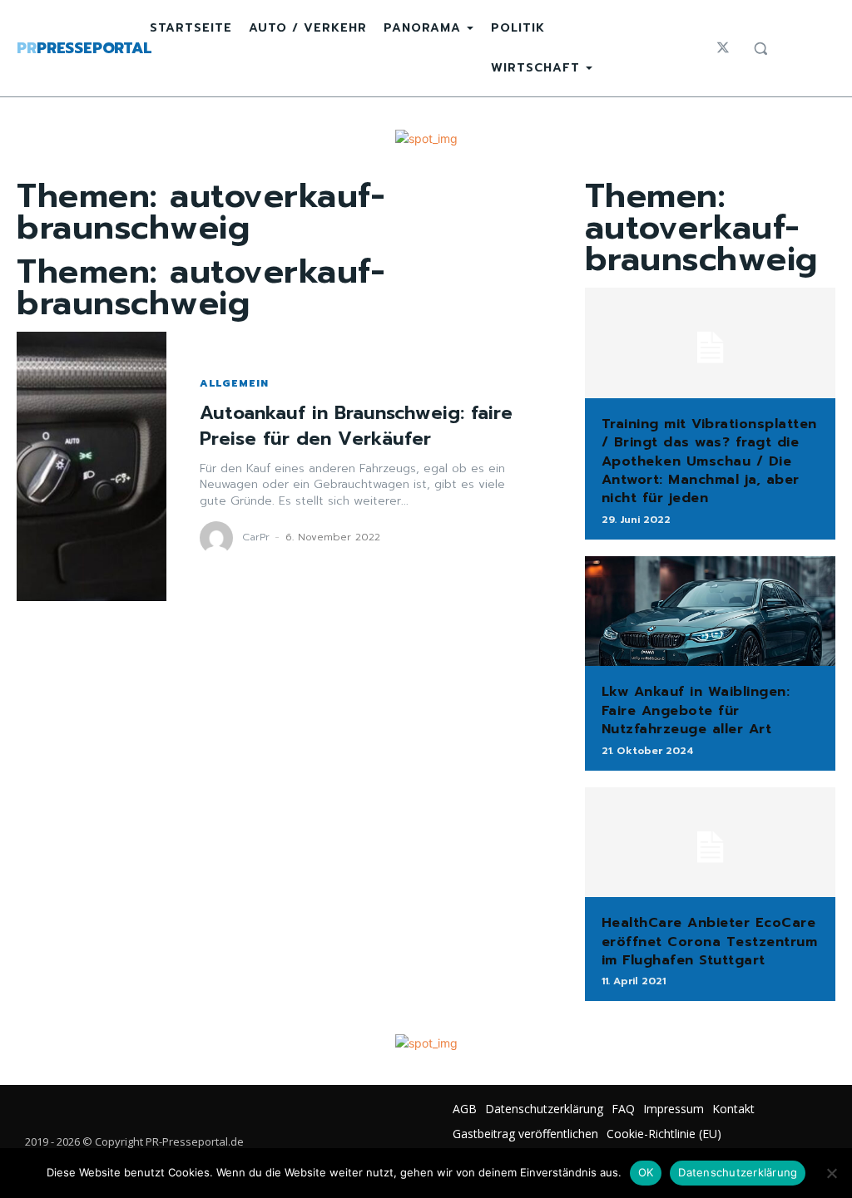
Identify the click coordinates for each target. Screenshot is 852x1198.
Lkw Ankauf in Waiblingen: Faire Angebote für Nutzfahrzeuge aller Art (696, 710)
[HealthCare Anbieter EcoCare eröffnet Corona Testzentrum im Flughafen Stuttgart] (710, 842)
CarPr (256, 537)
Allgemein (234, 383)
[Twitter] (723, 48)
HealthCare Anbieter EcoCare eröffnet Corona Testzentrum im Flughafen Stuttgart (710, 941)
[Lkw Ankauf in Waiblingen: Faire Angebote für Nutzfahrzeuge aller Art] (710, 611)
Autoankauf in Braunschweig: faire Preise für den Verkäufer (356, 425)
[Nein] (831, 1173)
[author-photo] (219, 538)
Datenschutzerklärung (737, 1172)
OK (646, 1172)
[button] (760, 48)
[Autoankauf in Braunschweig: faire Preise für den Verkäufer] (91, 466)
